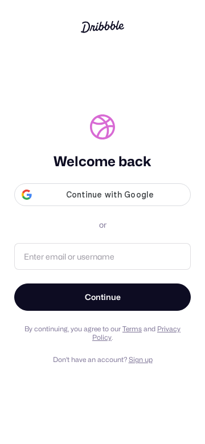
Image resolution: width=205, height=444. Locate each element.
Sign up (141, 359)
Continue (103, 297)
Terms (132, 328)
